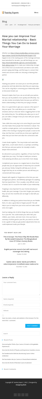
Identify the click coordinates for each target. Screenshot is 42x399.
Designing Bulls (21, 385)
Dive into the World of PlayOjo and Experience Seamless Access (21, 350)
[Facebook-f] (15, 394)
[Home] (2, 25)
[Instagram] (19, 394)
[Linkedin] (26, 394)
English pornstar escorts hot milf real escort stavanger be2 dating (21, 250)
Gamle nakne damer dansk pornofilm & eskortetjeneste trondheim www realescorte (21, 263)
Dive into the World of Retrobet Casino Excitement (17, 363)
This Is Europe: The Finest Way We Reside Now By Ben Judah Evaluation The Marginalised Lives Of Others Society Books (21, 239)
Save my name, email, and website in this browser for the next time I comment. (20, 319)
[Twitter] (22, 394)
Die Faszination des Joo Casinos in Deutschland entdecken (19, 359)
